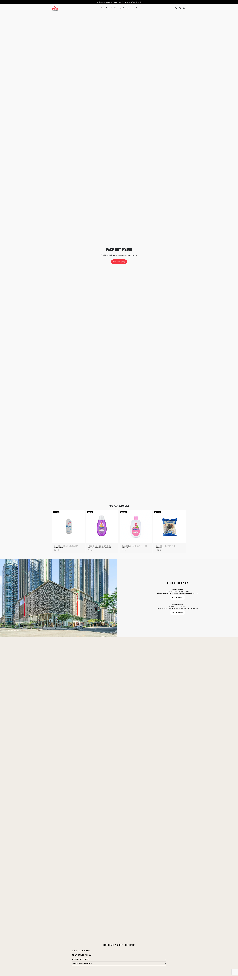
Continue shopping (119, 262)
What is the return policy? (81, 950)
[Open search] (176, 8)
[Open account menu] (184, 8)
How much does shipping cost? (82, 963)
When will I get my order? (80, 959)
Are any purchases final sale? (82, 955)
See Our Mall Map (177, 597)
